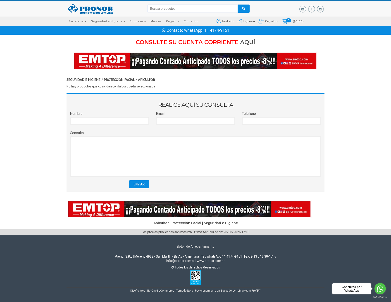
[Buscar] (244, 9)
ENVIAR (139, 184)
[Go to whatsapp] (380, 288)
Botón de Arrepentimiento (195, 246)
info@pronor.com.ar (180, 261)
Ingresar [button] (249, 21)
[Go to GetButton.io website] (380, 297)
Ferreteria (76, 21)
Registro (271, 21)
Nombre (76, 113)
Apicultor (146, 80)
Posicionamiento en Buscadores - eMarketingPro (225, 290)
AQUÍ (247, 42)
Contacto (191, 21)
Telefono (249, 113)
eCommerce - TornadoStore (176, 290)
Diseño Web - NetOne (143, 290)
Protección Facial (119, 80)
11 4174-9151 (216, 30)
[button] (303, 9)
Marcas (155, 21)
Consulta (77, 133)
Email (160, 113)
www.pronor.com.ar (211, 261)
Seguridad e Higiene (107, 21)
